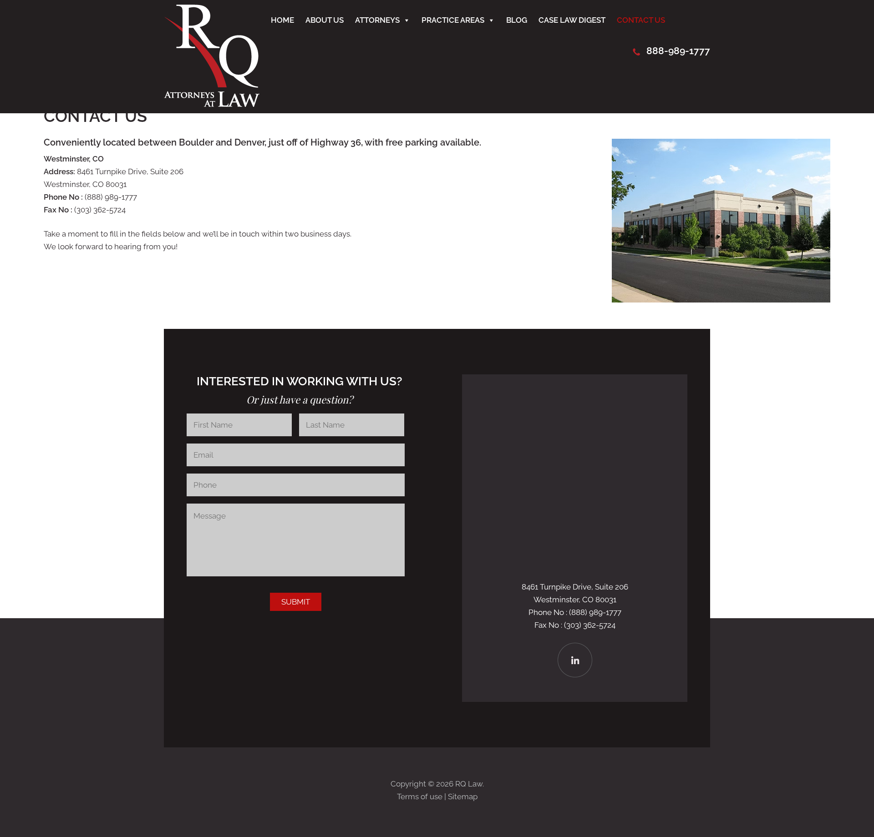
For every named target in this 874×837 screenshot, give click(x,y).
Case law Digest (572, 20)
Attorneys (377, 20)
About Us (324, 20)
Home (282, 20)
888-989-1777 (678, 50)
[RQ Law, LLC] (211, 104)
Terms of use (419, 796)
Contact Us (641, 20)
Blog (516, 20)
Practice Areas (453, 20)
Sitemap (463, 796)
